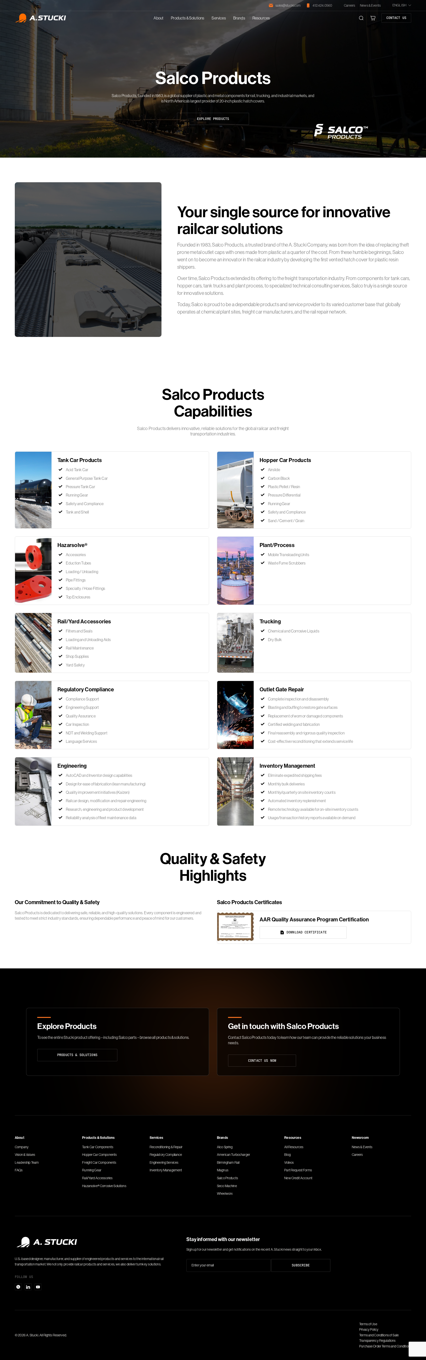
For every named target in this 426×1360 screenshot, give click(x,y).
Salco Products (227, 1178)
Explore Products (213, 118)
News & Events (370, 5)
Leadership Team (27, 1162)
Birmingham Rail (228, 1162)
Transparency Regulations (377, 1341)
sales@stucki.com (288, 5)
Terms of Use (368, 1324)
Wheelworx (225, 1193)
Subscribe (301, 1265)
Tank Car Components (97, 1147)
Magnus (222, 1170)
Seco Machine (227, 1186)
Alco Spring (225, 1147)
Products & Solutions (187, 18)
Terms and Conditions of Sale (379, 1335)
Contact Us (396, 18)
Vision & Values (25, 1155)
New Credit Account (298, 1178)
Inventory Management (166, 1170)
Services (219, 18)
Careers (349, 5)
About (158, 18)
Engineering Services (164, 1162)
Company (22, 1147)
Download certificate (306, 932)
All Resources (293, 1147)
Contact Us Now (262, 1060)
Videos (289, 1162)
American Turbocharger (233, 1155)
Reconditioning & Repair (166, 1147)
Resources (261, 18)
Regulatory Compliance (166, 1155)
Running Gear (91, 1170)
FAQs (19, 1170)
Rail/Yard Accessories (97, 1178)
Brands (239, 18)
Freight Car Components (99, 1162)
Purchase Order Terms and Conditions (385, 1346)
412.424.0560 (322, 5)
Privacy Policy (368, 1329)
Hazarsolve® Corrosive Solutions (104, 1186)
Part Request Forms (298, 1170)
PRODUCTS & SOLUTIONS (77, 1055)
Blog (287, 1155)
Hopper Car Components (99, 1155)
